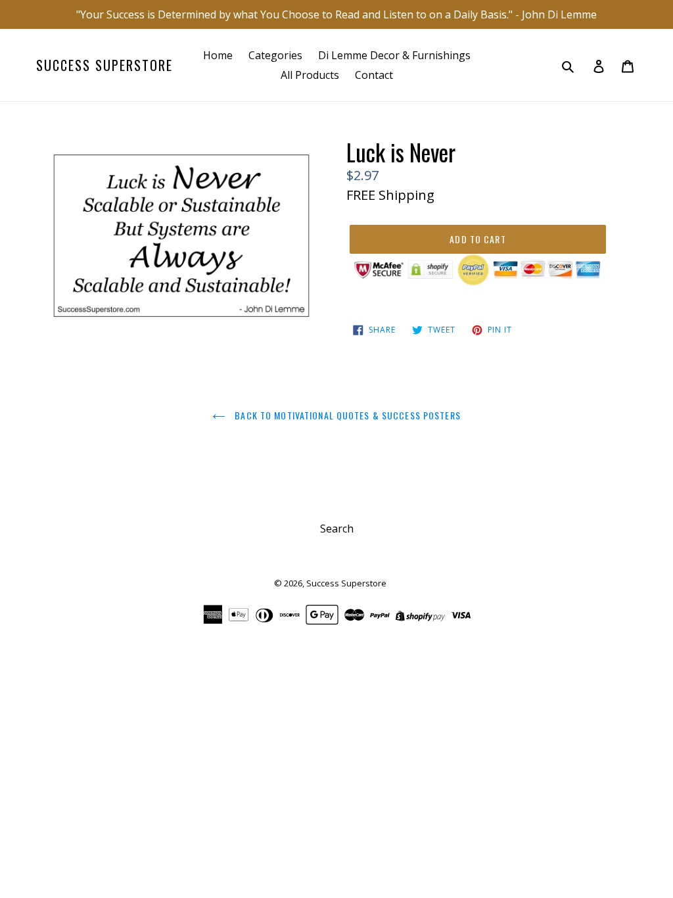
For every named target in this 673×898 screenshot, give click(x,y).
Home (218, 55)
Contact (374, 75)
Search (337, 528)
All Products (310, 75)
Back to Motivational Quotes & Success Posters (346, 415)
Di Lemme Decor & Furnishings (394, 55)
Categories (275, 55)
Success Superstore (104, 65)
